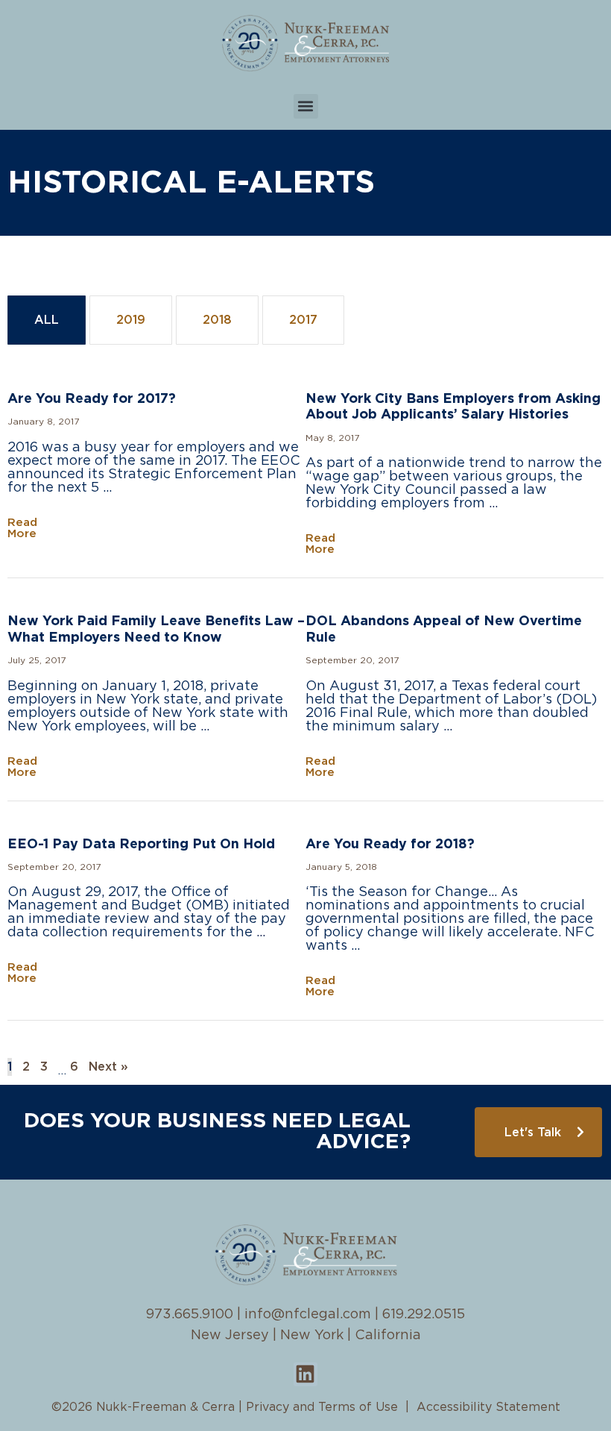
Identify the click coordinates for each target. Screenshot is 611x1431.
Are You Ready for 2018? (390, 844)
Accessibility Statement (488, 1407)
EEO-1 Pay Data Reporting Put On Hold (141, 844)
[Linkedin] (305, 1374)
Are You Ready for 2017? (91, 399)
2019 (130, 320)
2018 (217, 320)
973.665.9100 (189, 1314)
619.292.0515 (423, 1314)
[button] (306, 106)
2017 (303, 320)
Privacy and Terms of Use (322, 1407)
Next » (108, 1067)
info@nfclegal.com (307, 1314)
